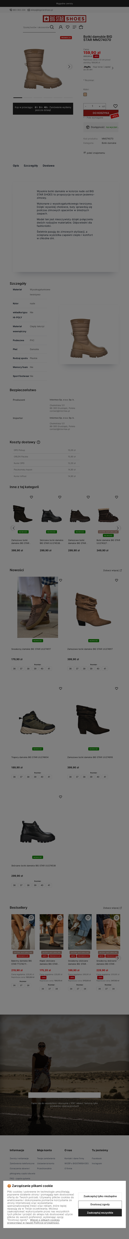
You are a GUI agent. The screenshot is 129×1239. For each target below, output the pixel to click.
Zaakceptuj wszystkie (100, 1212)
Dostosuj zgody (100, 1204)
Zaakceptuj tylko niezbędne (100, 1196)
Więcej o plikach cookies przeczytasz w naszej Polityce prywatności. (33, 1221)
